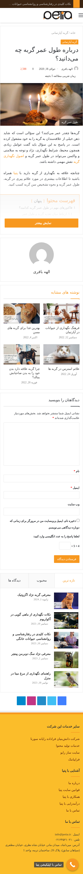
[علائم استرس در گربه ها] (61, 354)
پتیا (16, 173)
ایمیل (75, 487)
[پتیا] (58, 15)
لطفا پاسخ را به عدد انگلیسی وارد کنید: (56, 536)
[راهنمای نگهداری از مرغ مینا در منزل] (66, 679)
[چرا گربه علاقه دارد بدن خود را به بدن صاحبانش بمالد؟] (22, 354)
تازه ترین (69, 580)
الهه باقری (67, 68)
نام (76, 471)
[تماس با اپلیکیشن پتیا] (72, 865)
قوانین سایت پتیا (69, 790)
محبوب (42, 580)
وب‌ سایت (73, 504)
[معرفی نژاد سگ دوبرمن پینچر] (66, 660)
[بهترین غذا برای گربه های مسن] (22, 313)
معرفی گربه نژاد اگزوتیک (34, 595)
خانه (73, 32)
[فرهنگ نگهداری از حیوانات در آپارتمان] (61, 313)
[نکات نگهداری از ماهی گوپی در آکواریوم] (66, 620)
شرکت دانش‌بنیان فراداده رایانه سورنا (55, 739)
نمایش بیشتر (42, 223)
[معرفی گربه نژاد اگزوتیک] (66, 601)
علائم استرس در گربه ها (63, 368)
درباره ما (74, 783)
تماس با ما (73, 810)
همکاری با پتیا (71, 796)
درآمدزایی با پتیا (70, 803)
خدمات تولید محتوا (68, 745)
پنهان (38, 201)
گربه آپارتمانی (59, 32)
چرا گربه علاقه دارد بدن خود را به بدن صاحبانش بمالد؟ (24, 373)
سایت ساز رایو (70, 752)
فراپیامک (74, 759)
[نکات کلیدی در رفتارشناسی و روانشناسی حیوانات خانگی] (66, 640)
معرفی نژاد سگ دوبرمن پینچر (53, 4)
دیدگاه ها (14, 580)
